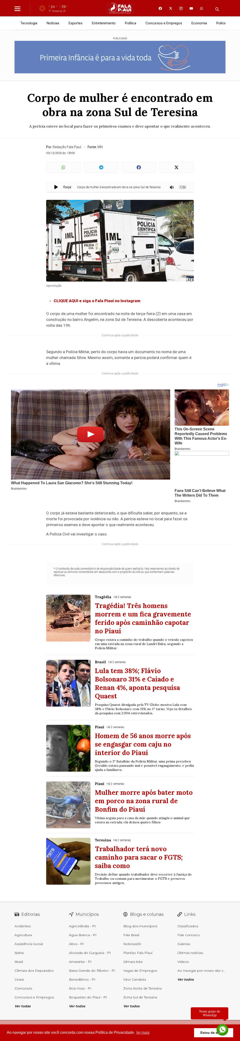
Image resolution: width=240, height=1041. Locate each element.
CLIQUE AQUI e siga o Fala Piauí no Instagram (97, 300)
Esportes (75, 23)
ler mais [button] (143, 1032)
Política (130, 23)
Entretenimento (104, 23)
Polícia (221, 23)
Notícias (53, 23)
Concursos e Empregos (164, 23)
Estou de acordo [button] (213, 1032)
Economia (199, 23)
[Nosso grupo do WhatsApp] (222, 1030)
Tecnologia (28, 23)
